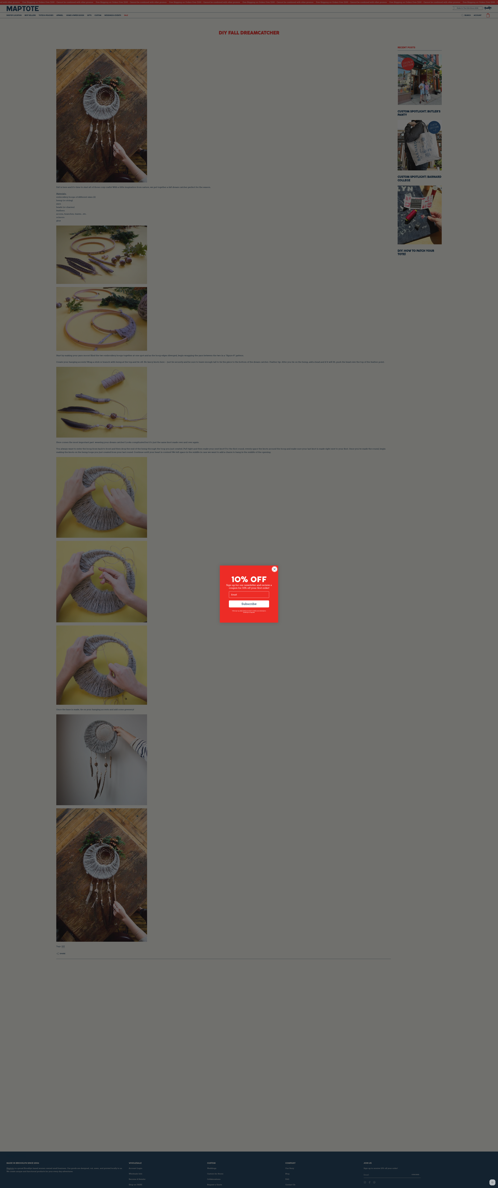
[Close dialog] (274, 569)
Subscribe (249, 604)
